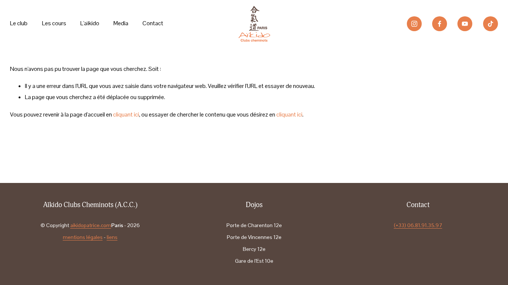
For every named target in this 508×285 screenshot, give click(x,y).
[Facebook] (439, 23)
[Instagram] (414, 23)
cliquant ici (126, 114)
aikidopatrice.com (90, 225)
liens (112, 237)
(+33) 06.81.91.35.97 (418, 225)
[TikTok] (490, 23)
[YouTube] (464, 23)
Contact (152, 23)
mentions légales (83, 237)
